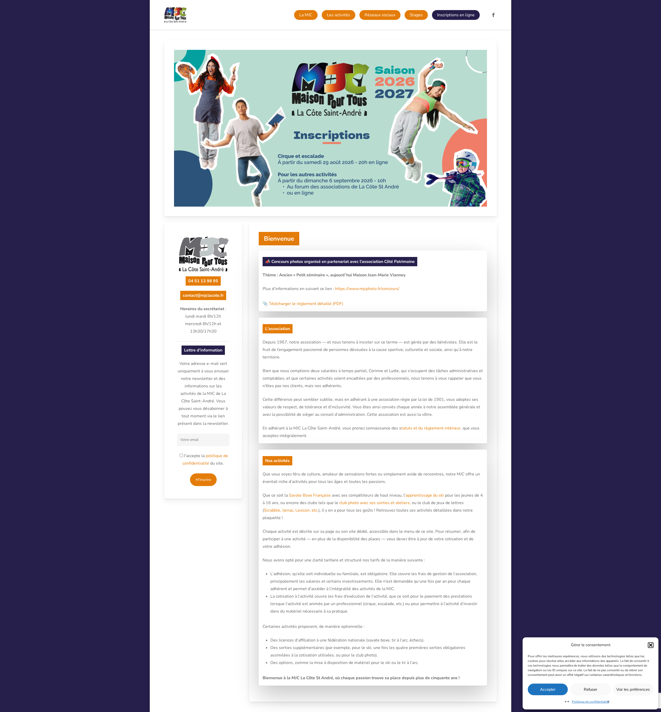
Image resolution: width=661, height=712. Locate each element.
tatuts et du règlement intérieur (431, 428)
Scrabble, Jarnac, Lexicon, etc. (291, 510)
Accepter (547, 689)
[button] (650, 645)
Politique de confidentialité (590, 702)
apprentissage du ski (425, 495)
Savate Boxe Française (310, 495)
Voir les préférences (633, 689)
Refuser (590, 689)
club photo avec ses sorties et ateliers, (375, 503)
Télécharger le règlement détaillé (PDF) (306, 304)
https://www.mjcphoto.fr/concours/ (367, 289)
